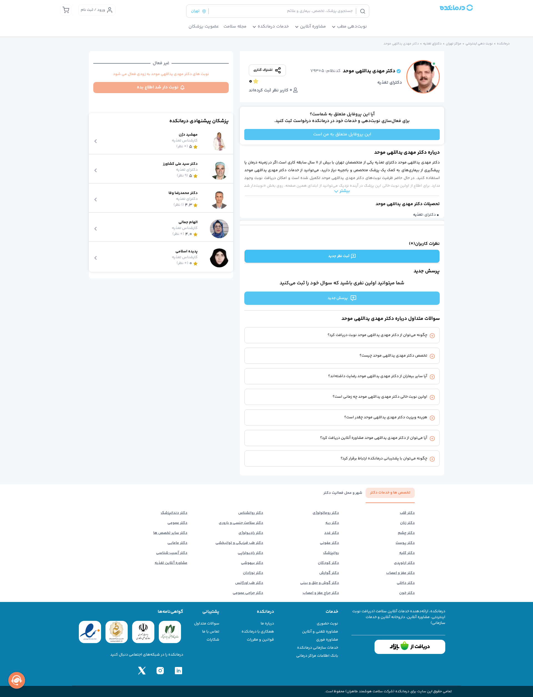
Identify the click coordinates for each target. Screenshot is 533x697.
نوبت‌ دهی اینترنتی (479, 43)
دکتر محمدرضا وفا (183, 193)
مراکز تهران (453, 43)
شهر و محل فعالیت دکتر (342, 493)
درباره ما (267, 624)
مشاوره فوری (327, 640)
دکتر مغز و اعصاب (400, 573)
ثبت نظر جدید (339, 256)
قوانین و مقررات (260, 640)
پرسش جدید (338, 298)
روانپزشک (331, 553)
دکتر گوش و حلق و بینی (319, 583)
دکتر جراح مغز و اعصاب (321, 593)
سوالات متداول (206, 624)
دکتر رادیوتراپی (250, 553)
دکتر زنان (407, 523)
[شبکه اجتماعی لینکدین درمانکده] (178, 670)
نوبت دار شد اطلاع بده (157, 87)
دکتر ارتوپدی (404, 563)
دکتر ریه (332, 523)
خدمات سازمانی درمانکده (317, 648)
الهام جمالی (188, 222)
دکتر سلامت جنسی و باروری (241, 523)
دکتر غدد (331, 533)
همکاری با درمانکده (258, 632)
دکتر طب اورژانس (249, 583)
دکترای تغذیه (432, 43)
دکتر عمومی (177, 523)
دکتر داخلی (406, 583)
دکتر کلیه (407, 553)
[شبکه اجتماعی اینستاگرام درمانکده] (160, 670)
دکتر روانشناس (250, 513)
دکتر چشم (406, 533)
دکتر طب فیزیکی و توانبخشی (239, 543)
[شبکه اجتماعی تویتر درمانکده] (141, 670)
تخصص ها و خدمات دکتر (390, 493)
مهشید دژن (188, 135)
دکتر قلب (407, 513)
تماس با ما (210, 632)
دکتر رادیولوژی (250, 533)
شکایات (213, 640)
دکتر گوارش (329, 573)
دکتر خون (407, 593)
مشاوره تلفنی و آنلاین (320, 632)
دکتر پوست (405, 543)
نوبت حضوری (327, 624)
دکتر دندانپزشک (174, 513)
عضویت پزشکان (203, 26)
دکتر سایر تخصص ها (170, 533)
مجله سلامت (235, 26)
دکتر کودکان (328, 563)
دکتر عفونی (329, 543)
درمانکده (503, 43)
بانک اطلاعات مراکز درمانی (317, 656)
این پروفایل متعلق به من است (342, 134)
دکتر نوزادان (253, 573)
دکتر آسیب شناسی (171, 553)
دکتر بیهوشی (252, 563)
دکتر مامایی (177, 543)
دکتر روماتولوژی (326, 513)
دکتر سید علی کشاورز (180, 164)
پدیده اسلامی (186, 252)
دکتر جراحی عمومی (248, 593)
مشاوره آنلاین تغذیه (171, 563)
